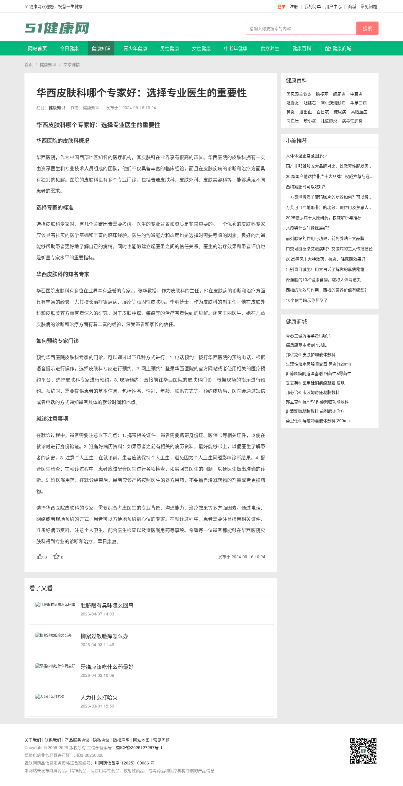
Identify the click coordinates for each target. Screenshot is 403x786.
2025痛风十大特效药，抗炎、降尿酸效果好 (326, 259)
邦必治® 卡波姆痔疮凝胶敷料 (313, 392)
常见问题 (369, 6)
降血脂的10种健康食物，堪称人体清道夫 (323, 279)
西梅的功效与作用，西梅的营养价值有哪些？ (327, 290)
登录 (281, 6)
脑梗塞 (322, 94)
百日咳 (323, 111)
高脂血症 (359, 111)
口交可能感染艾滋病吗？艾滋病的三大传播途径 (329, 248)
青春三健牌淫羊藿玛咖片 (309, 335)
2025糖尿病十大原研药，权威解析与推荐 (323, 217)
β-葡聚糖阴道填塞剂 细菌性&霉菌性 (318, 373)
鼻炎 (290, 111)
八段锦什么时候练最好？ (308, 228)
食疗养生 (270, 48)
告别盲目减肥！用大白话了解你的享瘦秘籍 (325, 269)
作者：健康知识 (85, 107)
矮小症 (310, 120)
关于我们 (32, 740)
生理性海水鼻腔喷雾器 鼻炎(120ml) (318, 364)
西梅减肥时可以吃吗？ (306, 186)
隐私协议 (101, 740)
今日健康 (69, 48)
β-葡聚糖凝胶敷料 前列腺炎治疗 (315, 411)
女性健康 (201, 48)
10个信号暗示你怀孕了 (307, 300)
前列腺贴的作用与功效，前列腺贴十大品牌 (325, 238)
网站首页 (37, 48)
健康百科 (301, 48)
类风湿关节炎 (298, 94)
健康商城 (341, 48)
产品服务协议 (77, 740)
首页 (28, 64)
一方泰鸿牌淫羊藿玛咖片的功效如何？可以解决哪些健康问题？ (344, 197)
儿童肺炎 (329, 120)
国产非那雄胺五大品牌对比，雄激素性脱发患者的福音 (335, 166)
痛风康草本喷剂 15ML (306, 345)
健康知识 (101, 48)
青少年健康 (135, 48)
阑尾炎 (339, 94)
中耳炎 (356, 94)
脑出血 (305, 111)
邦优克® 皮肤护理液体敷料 (310, 354)
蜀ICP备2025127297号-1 (139, 747)
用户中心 (333, 6)
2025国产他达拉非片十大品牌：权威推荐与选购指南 (334, 176)
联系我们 (53, 740)
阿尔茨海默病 (333, 103)
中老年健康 (236, 48)
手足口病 (358, 103)
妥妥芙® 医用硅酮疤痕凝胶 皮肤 (315, 383)
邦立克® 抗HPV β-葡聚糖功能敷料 (317, 402)
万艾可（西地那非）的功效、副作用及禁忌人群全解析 (335, 207)
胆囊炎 (292, 103)
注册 (294, 6)
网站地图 (141, 740)
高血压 (292, 120)
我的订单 (312, 6)
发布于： (131, 107)
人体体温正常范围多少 (306, 155)
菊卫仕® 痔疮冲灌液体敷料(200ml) (318, 420)
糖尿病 (340, 111)
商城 (352, 6)
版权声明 (121, 740)
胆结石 (310, 103)
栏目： (50, 107)
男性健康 (169, 48)
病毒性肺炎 (352, 120)
